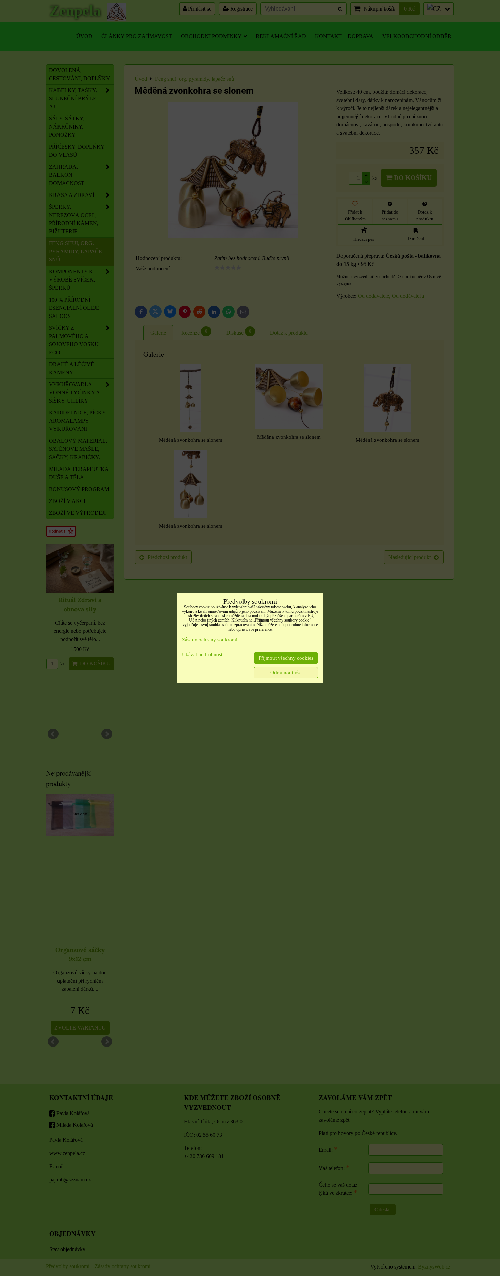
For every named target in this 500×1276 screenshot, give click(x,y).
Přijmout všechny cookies (286, 658)
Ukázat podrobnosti (203, 654)
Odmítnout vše (286, 672)
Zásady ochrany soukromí (209, 639)
